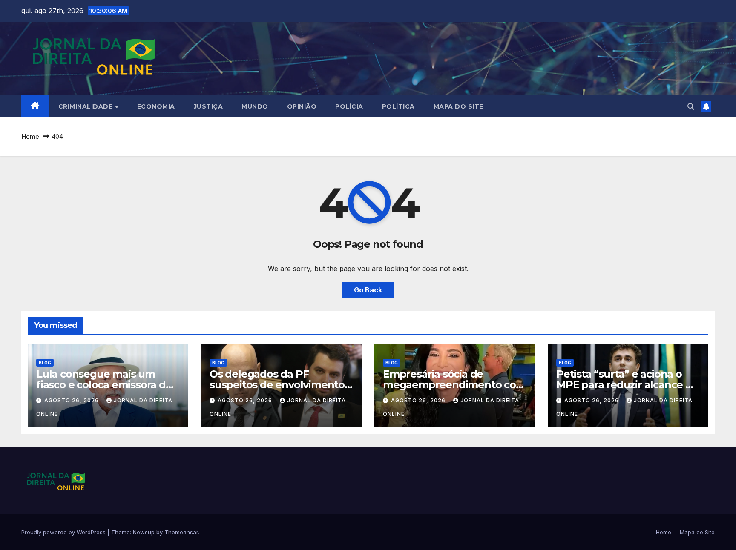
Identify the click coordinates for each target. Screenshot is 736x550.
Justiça (208, 106)
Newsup (144, 532)
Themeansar (181, 532)
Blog (45, 362)
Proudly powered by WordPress (64, 532)
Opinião (302, 106)
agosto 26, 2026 (72, 400)
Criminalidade (86, 106)
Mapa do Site (458, 106)
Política (398, 106)
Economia (156, 106)
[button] (690, 106)
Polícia (349, 106)
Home (30, 136)
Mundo (255, 106)
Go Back (368, 290)
